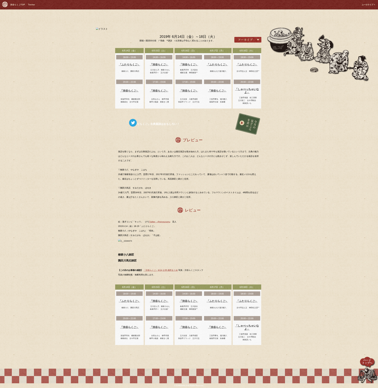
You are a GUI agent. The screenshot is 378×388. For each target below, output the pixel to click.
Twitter (31, 5)
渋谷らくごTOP (17, 5)
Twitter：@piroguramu (159, 222)
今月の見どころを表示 (247, 124)
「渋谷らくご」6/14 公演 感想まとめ (161, 270)
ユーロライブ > (368, 5)
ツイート (133, 123)
